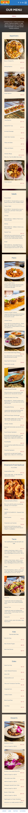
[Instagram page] (21, 2)
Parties (15, 811)
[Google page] (23, 2)
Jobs (9, 811)
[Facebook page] (18, 2)
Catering (23, 811)
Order (4, 811)
